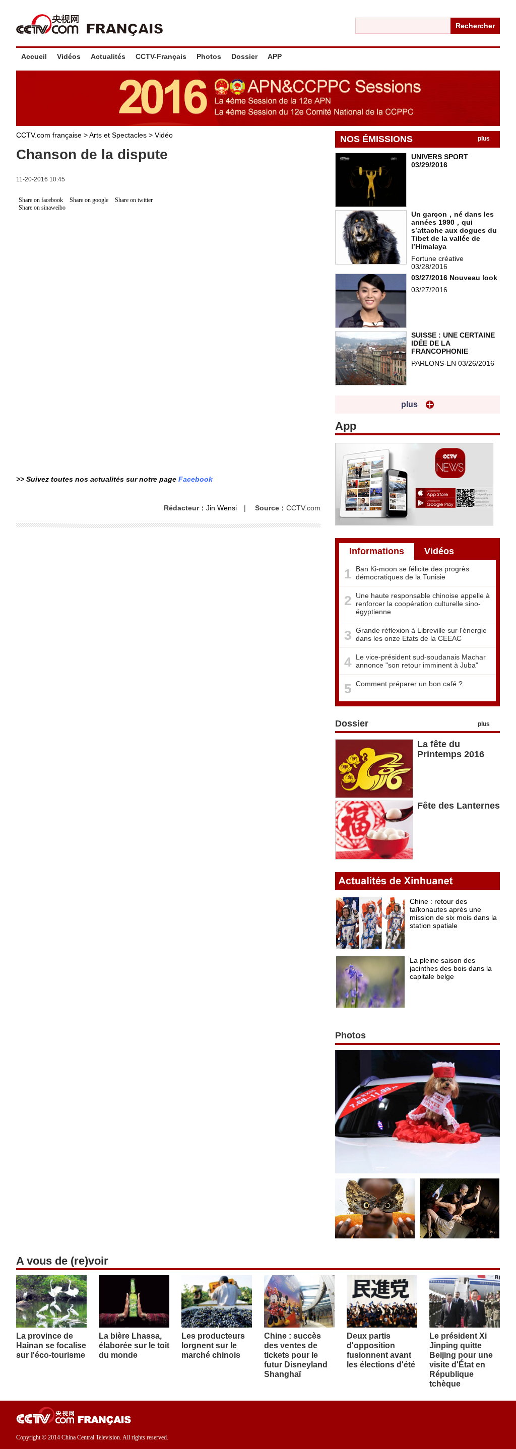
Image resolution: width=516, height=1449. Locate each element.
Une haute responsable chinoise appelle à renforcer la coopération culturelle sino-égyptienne (423, 603)
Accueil (34, 56)
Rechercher (475, 26)
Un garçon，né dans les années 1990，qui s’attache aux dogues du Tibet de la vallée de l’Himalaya (454, 230)
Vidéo (164, 135)
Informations (376, 551)
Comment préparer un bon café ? (409, 684)
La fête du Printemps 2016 (450, 749)
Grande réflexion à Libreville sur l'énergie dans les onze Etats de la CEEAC (421, 634)
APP (275, 56)
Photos (209, 56)
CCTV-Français (161, 56)
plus (484, 138)
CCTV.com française (50, 135)
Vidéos (69, 56)
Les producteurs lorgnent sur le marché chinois (213, 1345)
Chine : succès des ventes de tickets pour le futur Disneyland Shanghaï (296, 1355)
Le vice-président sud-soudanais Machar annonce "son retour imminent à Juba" (421, 661)
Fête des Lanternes (458, 806)
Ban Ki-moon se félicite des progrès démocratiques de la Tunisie (412, 573)
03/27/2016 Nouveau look (454, 278)
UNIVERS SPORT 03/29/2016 (439, 161)
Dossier (244, 56)
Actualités (108, 56)
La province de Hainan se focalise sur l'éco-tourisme (51, 1345)
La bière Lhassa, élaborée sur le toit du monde (134, 1345)
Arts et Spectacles (119, 135)
